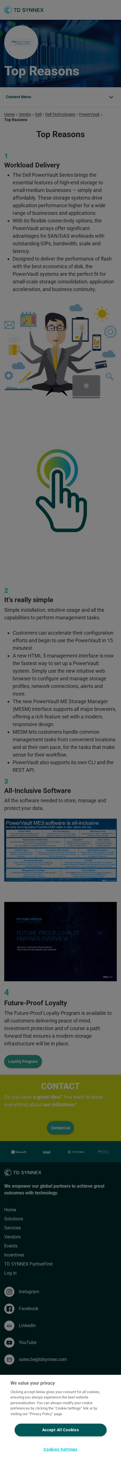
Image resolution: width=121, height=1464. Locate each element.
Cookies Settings (60, 1449)
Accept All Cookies (60, 1430)
